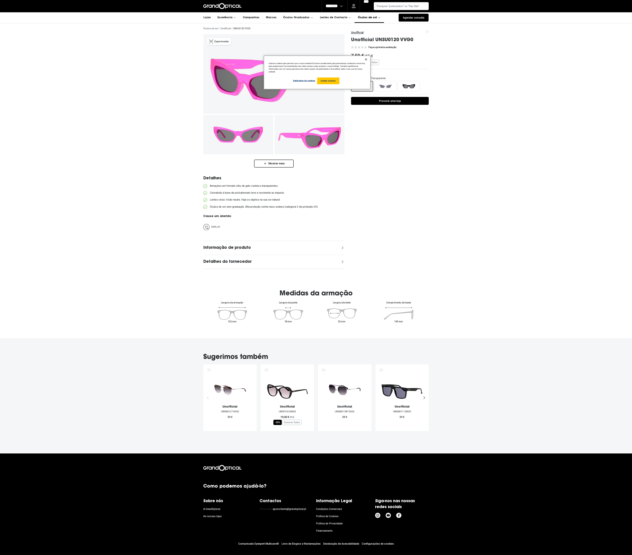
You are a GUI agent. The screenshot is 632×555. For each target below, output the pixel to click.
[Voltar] (207, 398)
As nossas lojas (212, 516)
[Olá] (335, 6)
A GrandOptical (211, 509)
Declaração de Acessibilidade (341, 543)
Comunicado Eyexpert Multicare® (258, 543)
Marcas (271, 17)
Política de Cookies (327, 516)
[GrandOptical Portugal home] (228, 468)
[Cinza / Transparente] (385, 86)
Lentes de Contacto (333, 17)
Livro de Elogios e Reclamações (301, 543)
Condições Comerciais (329, 509)
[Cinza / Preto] (409, 86)
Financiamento (324, 530)
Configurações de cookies (378, 543)
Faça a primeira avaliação (382, 47)
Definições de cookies (304, 80)
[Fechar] (366, 59)
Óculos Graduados (296, 17)
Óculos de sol (367, 17)
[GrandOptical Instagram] (377, 515)
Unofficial (226, 28)
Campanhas (251, 17)
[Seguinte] (424, 398)
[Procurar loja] (353, 6)
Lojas (207, 17)
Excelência (224, 17)
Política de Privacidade (329, 523)
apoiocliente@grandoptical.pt (289, 509)
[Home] (222, 6)
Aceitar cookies (328, 81)
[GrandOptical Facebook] (398, 515)
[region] (317, 72)
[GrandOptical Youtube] (388, 515)
